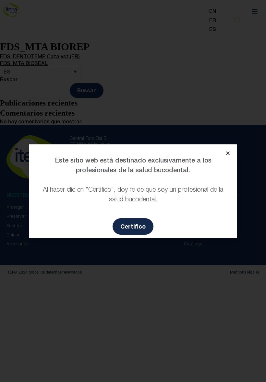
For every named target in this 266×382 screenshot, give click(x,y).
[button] (227, 153)
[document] (133, 191)
